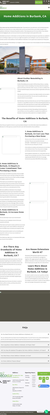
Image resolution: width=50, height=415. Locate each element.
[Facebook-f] (44, 1)
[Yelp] (49, 3)
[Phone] (46, 411)
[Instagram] (46, 1)
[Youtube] (49, 1)
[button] (49, 7)
